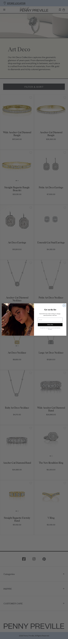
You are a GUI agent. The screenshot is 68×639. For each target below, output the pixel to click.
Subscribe (50, 325)
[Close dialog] (64, 305)
